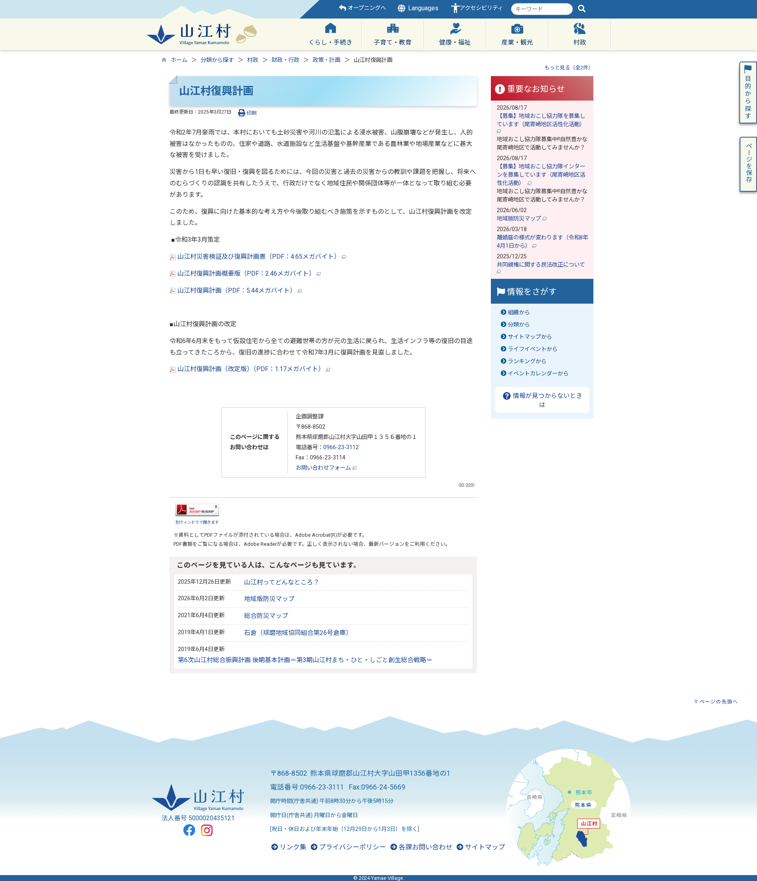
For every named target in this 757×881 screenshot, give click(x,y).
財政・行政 (285, 60)
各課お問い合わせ (424, 847)
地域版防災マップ (269, 599)
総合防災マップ (266, 616)
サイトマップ (484, 847)
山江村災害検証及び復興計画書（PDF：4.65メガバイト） (259, 256)
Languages (422, 8)
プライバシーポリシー (351, 847)
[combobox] (541, 9)
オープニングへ (366, 8)
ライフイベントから (532, 349)
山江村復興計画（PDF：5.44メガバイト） (237, 290)
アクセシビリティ (481, 8)
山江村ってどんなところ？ (281, 582)
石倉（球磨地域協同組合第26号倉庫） (298, 632)
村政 (252, 60)
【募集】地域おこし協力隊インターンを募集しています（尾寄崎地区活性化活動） (541, 175)
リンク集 (292, 847)
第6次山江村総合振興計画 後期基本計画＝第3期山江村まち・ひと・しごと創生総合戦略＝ (305, 660)
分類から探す (217, 60)
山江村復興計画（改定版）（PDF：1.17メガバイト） (251, 369)
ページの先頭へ (718, 702)
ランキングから (527, 361)
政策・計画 (326, 60)
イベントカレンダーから (538, 373)
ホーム (179, 60)
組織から (519, 312)
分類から (519, 324)
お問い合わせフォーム (324, 468)
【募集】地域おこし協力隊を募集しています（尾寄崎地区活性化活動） (542, 120)
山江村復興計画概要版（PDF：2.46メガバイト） (246, 273)
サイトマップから (530, 337)
